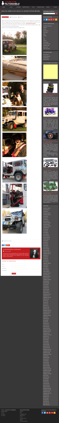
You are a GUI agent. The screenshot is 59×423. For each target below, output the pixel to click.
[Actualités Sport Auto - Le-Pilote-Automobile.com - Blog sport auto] (10, 3)
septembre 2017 (46, 297)
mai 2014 (45, 360)
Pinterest (54, 20)
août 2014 (45, 355)
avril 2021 (45, 260)
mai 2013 (45, 380)
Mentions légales (4, 411)
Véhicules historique (23, 421)
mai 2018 (45, 286)
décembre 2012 (46, 388)
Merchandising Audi (46, 56)
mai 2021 (45, 258)
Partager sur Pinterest (9, 245)
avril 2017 (45, 303)
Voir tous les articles (7, 251)
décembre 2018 (46, 276)
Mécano (47, 7)
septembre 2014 (46, 354)
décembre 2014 (46, 349)
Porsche (44, 40)
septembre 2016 (46, 315)
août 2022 (45, 240)
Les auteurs (3, 415)
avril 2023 (45, 232)
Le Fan (33, 7)
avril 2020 (45, 266)
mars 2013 (45, 383)
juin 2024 (45, 216)
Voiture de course (40, 7)
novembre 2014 (46, 351)
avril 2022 (45, 245)
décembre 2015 (46, 329)
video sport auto (46, 48)
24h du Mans (45, 42)
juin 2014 (45, 359)
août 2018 (45, 281)
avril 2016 (45, 323)
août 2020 (45, 265)
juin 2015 (45, 339)
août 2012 (45, 394)
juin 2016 (45, 320)
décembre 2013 (46, 368)
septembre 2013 (46, 373)
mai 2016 (45, 321)
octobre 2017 (45, 295)
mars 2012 (45, 403)
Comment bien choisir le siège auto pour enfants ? (50, 94)
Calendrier (18, 7)
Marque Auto (22, 415)
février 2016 (45, 326)
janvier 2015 (45, 347)
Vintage (55, 7)
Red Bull (45, 27)
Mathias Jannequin (14, 17)
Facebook (44, 20)
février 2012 (45, 404)
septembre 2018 (46, 279)
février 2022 (45, 248)
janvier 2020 (45, 271)
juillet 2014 (45, 357)
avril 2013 (45, 381)
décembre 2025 (46, 208)
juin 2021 (45, 256)
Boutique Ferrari (46, 59)
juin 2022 (45, 242)
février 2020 (45, 269)
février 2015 (45, 346)
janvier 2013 (45, 386)
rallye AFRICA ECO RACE (30, 23)
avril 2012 (45, 401)
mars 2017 (45, 305)
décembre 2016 (46, 310)
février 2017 (45, 307)
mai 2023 (45, 230)
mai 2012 (45, 399)
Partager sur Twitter (5, 245)
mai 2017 (45, 302)
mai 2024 (45, 217)
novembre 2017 (46, 294)
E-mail (3, 266)
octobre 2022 (45, 239)
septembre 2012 (46, 393)
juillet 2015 (45, 338)
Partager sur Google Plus (7, 245)
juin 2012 (45, 398)
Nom (3, 264)
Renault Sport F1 (46, 54)
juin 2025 (45, 211)
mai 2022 (45, 243)
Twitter (47, 20)
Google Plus (51, 20)
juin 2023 (45, 229)
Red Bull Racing (46, 57)
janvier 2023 (45, 237)
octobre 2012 (45, 391)
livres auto (45, 32)
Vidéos (3, 7)
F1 (43, 37)
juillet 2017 (45, 299)
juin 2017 (45, 300)
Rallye (10, 240)
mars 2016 (45, 325)
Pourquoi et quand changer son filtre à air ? (50, 192)
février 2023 (45, 235)
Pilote (11, 7)
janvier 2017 (45, 308)
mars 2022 (45, 247)
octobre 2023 (45, 224)
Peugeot (44, 35)
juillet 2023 (45, 227)
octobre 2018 (45, 278)
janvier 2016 (45, 328)
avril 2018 (45, 287)
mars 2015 (45, 344)
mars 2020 (45, 268)
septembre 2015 (46, 334)
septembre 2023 (46, 226)
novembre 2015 (46, 331)
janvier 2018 (45, 292)
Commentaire (4, 270)
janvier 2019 (45, 274)
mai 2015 (45, 341)
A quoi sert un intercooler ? (50, 168)
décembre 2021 (46, 252)
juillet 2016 (45, 318)
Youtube (49, 20)
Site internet (4, 268)
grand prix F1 (45, 30)
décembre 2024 (46, 213)
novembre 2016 (46, 312)
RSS (56, 20)
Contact (2, 412)
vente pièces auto (46, 43)
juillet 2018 (45, 282)
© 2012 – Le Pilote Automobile (8, 409)
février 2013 (45, 385)
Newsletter (3, 414)
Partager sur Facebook (3, 245)
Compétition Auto (25, 7)
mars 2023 (45, 234)
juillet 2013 (45, 377)
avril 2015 (45, 342)
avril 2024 (45, 219)
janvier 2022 (45, 250)
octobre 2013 (45, 372)
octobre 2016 (45, 313)
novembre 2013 (46, 370)
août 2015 (45, 336)
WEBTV (21, 411)
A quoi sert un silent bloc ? (50, 117)
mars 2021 (45, 261)
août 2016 (45, 316)
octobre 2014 (45, 352)
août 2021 (45, 255)
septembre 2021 (46, 253)
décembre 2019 (46, 273)
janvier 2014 (45, 367)
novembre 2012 (46, 390)
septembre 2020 (46, 263)
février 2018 (45, 290)
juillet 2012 (45, 396)
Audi (44, 38)
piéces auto (45, 47)
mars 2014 (45, 364)
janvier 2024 (45, 221)
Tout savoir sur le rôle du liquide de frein (50, 141)
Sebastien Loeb (46, 45)
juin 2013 (45, 378)
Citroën (44, 29)
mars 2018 (45, 289)
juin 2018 (45, 284)
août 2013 (45, 375)
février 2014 (45, 365)
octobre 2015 (45, 333)
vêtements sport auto (47, 25)
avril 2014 (45, 362)
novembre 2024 (46, 214)
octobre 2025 (45, 209)
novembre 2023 (46, 222)
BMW (44, 34)
